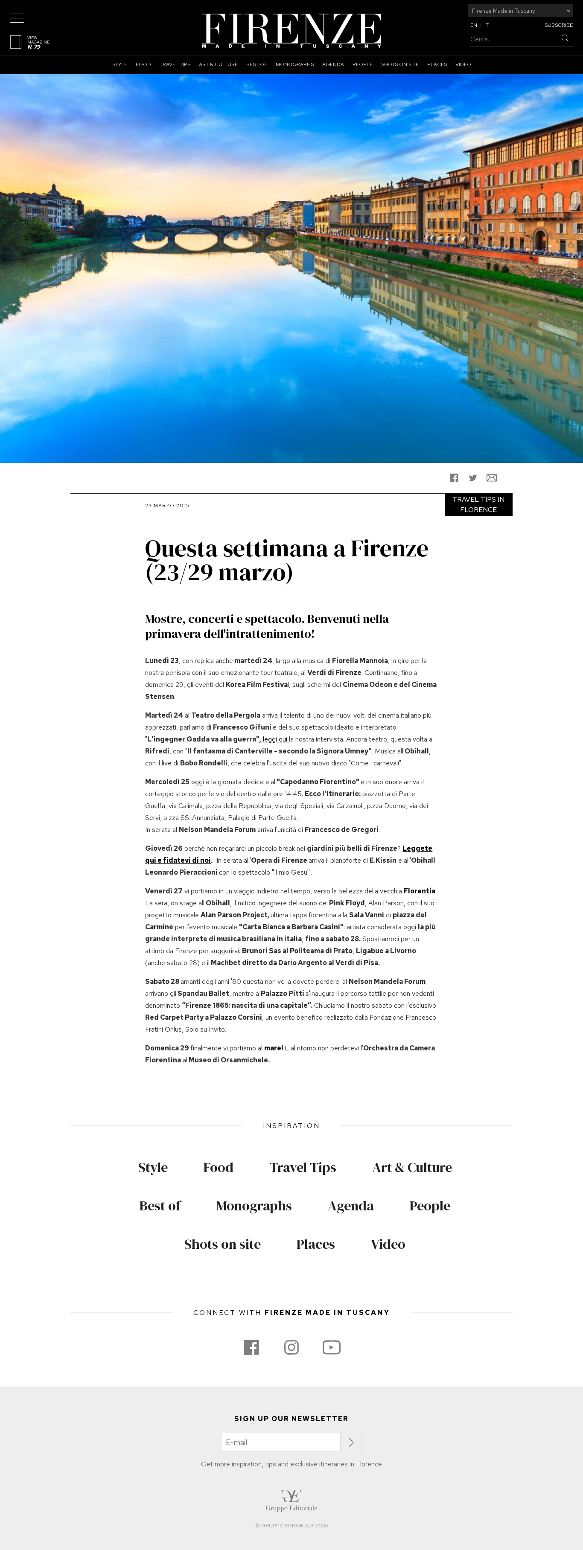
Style (119, 64)
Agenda (333, 64)
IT (486, 25)
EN (473, 25)
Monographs (295, 64)
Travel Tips (175, 64)
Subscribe (559, 25)
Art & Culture (218, 64)
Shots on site (400, 64)
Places (437, 64)
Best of (256, 64)
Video (463, 64)
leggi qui (275, 739)
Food (143, 64)
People (363, 64)
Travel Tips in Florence (478, 504)
